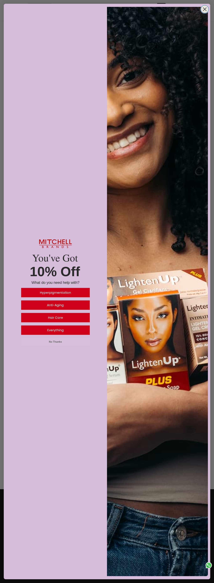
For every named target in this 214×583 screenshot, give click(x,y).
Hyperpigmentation (55, 292)
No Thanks (55, 341)
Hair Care (55, 317)
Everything (55, 330)
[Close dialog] (205, 9)
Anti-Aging (55, 305)
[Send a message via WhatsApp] (208, 565)
